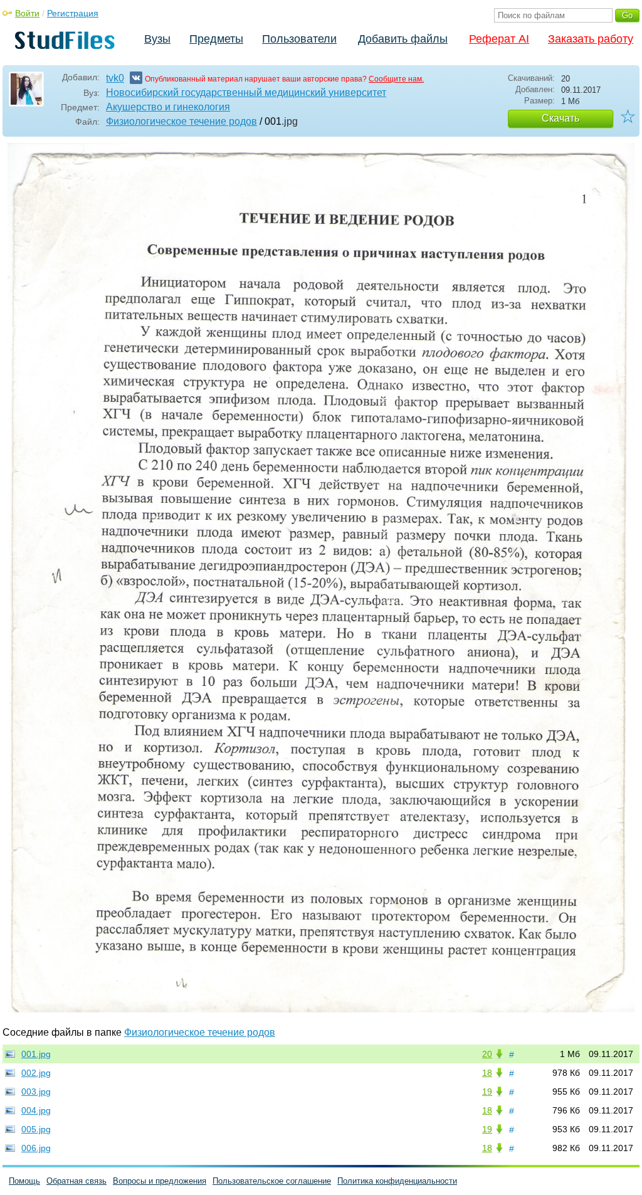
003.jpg (36, 1092)
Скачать (560, 118)
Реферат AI (499, 39)
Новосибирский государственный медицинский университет (246, 92)
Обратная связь (76, 1181)
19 (487, 1092)
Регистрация (72, 13)
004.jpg (36, 1110)
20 (487, 1054)
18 (487, 1073)
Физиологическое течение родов (181, 121)
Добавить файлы (403, 39)
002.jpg (36, 1073)
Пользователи (299, 39)
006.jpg (36, 1148)
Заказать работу (590, 39)
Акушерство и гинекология (168, 107)
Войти (27, 13)
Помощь (24, 1181)
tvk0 (115, 78)
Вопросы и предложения (159, 1181)
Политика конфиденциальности (397, 1181)
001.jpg (36, 1054)
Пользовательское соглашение (272, 1181)
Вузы (157, 39)
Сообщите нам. (396, 79)
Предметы (216, 39)
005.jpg (36, 1129)
